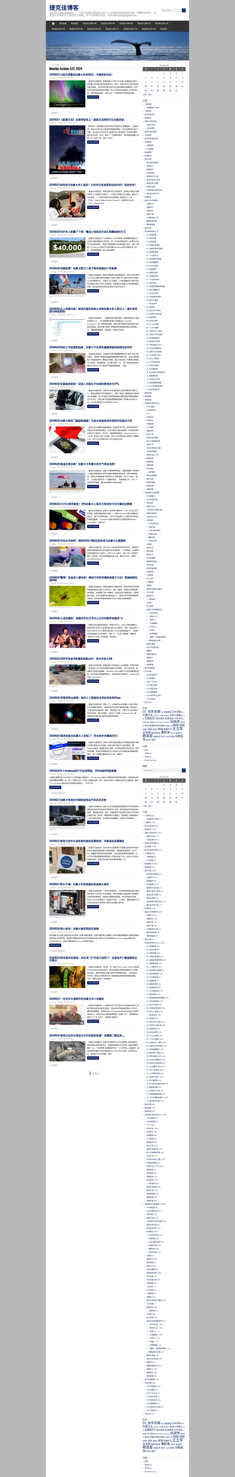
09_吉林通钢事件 (153, 338)
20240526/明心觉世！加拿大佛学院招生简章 (74, 928)
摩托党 (147, 726)
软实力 (163, 736)
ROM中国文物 (152, 499)
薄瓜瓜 (172, 733)
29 (164, 91)
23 (170, 86)
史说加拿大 (151, 128)
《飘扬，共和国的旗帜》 (157, 637)
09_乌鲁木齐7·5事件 (154, 331)
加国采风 (148, 118)
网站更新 (148, 396)
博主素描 (62, 23)
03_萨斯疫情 (151, 242)
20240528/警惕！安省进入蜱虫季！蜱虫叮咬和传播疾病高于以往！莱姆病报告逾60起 (93, 578)
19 (146, 86)
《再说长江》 (153, 616)
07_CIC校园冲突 (153, 279)
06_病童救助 (151, 269)
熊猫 (160, 729)
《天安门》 (152, 627)
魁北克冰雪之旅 (153, 193)
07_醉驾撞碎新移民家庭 (156, 286)
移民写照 (148, 393)
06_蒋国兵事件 (152, 273)
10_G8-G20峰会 (153, 359)
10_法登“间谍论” (153, 365)
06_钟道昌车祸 (152, 276)
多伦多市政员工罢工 (154, 448)
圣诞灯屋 (156, 722)
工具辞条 (150, 575)
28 (158, 91)
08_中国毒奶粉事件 (154, 297)
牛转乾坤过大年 (153, 218)
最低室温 (150, 458)
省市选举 (150, 469)
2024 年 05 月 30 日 (67, 235)
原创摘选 (74, 23)
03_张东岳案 (151, 238)
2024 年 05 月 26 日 (67, 932)
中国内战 (151, 527)
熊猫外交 (168, 729)
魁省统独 (150, 665)
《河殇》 (151, 630)
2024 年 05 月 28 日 (67, 583)
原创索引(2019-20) (94, 28)
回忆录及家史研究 (151, 138)
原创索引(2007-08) (108, 23)
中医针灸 (148, 715)
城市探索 (150, 551)
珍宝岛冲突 (152, 541)
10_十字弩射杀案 (153, 362)
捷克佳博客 (64, 7)
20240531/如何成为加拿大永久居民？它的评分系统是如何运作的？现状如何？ (93, 185)
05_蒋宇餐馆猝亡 (153, 262)
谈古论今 (148, 702)
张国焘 (149, 585)
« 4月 (145, 94)
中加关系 (150, 417)
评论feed (148, 757)
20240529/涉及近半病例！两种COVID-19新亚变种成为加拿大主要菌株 (87, 540)
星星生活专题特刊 (151, 200)
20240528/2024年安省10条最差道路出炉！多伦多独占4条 (81, 658)
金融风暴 (150, 489)
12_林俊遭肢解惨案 (154, 383)
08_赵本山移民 (152, 321)
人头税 (160, 715)
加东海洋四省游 (153, 163)
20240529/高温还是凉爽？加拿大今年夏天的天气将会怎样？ (83, 464)
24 (176, 86)
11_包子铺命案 (152, 369)
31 (176, 91)
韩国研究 (150, 661)
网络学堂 (148, 400)
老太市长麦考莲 (153, 647)
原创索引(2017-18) (76, 28)
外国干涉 (150, 444)
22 (164, 86)
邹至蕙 (168, 736)
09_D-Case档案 (153, 324)
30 (170, 91)
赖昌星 (148, 736)
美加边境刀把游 (153, 183)
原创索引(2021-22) (112, 28)
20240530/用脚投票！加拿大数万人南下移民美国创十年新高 (83, 268)
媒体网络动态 (152, 561)
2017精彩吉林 (152, 689)
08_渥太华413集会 (154, 310)
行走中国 (148, 671)
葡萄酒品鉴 (151, 224)
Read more (93, 97)
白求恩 (149, 603)
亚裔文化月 (151, 506)
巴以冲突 (150, 579)
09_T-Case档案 (153, 328)
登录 (146, 750)
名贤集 (149, 544)
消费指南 (150, 465)
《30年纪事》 (153, 613)
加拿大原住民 (152, 513)
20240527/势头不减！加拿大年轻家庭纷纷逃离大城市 (79, 884)
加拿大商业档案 (151, 132)
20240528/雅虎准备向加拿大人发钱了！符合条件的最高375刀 (83, 735)
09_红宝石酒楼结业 (154, 348)
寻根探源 (150, 572)
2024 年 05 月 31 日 (67, 78)
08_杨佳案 (151, 307)
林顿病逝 (150, 462)
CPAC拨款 (150, 407)
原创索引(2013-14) (161, 23)
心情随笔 (148, 142)
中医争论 (150, 420)
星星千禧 (150, 214)
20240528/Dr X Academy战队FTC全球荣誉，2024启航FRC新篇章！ (84, 770)
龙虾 (153, 739)
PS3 (183, 712)
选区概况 (151, 472)
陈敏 (172, 736)
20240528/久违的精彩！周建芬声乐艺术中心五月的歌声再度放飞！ (87, 618)
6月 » (150, 94)
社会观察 (150, 149)
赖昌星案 (150, 486)
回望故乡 (150, 207)
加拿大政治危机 (153, 438)
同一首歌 (150, 722)
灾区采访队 (152, 304)
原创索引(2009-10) (126, 23)
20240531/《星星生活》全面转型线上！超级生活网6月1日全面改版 (86, 119)
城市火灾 (150, 554)
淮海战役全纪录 (154, 640)
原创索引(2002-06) (89, 23)
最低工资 (169, 726)
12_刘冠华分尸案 (153, 379)
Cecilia (176, 711)
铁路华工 (150, 658)
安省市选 (167, 722)
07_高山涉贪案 (152, 293)
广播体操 (150, 582)
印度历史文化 (152, 517)
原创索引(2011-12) (144, 23)
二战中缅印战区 (154, 530)
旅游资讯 (150, 596)
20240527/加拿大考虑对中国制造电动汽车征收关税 (77, 800)
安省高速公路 (152, 568)
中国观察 (150, 145)
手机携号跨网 (152, 451)
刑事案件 (166, 715)
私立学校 (150, 606)
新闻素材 (148, 156)
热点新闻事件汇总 (151, 231)
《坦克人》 (152, 620)
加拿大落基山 (176, 715)
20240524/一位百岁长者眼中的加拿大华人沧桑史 (76, 998)
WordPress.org (150, 760)
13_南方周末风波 (153, 389)
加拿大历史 (151, 125)
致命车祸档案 (150, 668)
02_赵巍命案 (151, 235)
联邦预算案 (151, 482)
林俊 (176, 725)
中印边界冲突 (153, 524)
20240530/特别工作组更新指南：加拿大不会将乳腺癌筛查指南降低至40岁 (90, 347)
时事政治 (148, 197)
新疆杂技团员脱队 (158, 726)
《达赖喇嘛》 (153, 634)
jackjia (53, 78)
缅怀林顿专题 (152, 221)
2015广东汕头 (152, 682)
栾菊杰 (145, 729)
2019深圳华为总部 (154, 695)
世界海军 (150, 503)
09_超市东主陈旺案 (154, 352)
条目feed (148, 753)
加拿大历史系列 (151, 121)
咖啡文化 (150, 548)
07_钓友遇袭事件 (153, 290)
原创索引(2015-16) (58, 28)
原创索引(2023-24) (130, 28)
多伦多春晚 (151, 558)
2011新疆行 (151, 678)
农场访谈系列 (150, 114)
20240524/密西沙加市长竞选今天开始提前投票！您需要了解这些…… (87, 1035)
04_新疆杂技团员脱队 (155, 249)
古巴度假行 (151, 173)
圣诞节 (162, 722)
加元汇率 (150, 434)
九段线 (155, 715)
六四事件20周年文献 (154, 510)
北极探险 (151, 599)
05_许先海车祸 (152, 266)
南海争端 (169, 718)
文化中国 (150, 592)
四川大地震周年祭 (153, 441)
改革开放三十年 (153, 455)
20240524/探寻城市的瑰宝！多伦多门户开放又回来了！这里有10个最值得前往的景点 (93, 959)
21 (158, 86)
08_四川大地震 (152, 300)
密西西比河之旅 (153, 176)
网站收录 (163, 28)
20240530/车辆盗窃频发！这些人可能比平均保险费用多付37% (84, 384)
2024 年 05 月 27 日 (67, 803)
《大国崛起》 (153, 623)
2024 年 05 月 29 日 (67, 424)
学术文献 (150, 565)
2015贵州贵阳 (152, 685)
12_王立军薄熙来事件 (155, 386)
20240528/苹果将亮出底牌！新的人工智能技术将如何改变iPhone (85, 697)
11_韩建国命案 (152, 376)
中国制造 (150, 424)
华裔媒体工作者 (153, 108)
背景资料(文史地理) (152, 493)
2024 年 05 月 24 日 (67, 964)
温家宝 (155, 729)
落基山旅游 (151, 187)
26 (146, 91)
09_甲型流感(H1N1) (154, 345)
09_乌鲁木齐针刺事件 (155, 334)
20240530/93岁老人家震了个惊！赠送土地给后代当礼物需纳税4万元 (87, 231)
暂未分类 (148, 228)
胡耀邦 (149, 651)
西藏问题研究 (152, 654)
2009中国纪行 (152, 675)
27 (152, 91)
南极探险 (150, 169)
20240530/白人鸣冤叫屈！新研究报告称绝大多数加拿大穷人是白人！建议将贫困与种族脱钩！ (93, 310)
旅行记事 (148, 159)
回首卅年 (150, 211)
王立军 (177, 729)
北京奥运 (148, 135)
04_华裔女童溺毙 (153, 245)
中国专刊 (150, 204)
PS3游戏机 (151, 496)
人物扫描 (148, 104)
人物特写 (148, 111)
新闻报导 (54, 113)
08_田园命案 (151, 317)
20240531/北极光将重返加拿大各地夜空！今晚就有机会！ (81, 74)
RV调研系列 (151, 410)
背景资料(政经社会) (58, 793)
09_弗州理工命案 (153, 341)
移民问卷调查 (152, 475)
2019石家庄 (151, 699)
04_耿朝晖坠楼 (152, 252)
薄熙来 (165, 732)
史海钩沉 (150, 520)
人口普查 (150, 427)
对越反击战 (152, 534)
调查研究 (179, 733)
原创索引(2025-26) (149, 28)
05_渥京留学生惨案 (154, 259)
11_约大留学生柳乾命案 (156, 372)
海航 (150, 729)
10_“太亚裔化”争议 (154, 355)
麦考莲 (148, 740)
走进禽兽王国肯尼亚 (154, 190)
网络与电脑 (151, 644)
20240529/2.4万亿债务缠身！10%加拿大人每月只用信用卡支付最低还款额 (90, 504)
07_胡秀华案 (151, 283)
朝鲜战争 (151, 537)
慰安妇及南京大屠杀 (154, 589)
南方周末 (160, 718)
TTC (148, 414)
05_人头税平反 (152, 255)
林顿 (182, 725)
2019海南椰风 (152, 692)
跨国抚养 (156, 736)
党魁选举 (150, 431)
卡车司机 (178, 718)
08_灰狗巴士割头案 (154, 314)
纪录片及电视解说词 (154, 609)
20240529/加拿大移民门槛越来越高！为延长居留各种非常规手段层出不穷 (90, 420)
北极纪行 (150, 166)
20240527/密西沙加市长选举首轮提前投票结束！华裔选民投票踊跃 (86, 841)
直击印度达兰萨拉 (153, 180)
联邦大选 (150, 479)
